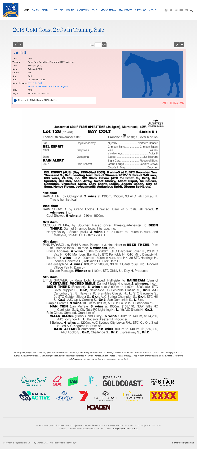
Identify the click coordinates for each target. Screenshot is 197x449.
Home (26, 10)
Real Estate (125, 10)
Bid (61, 10)
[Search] (191, 10)
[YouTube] (182, 10)
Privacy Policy (178, 442)
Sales (35, 10)
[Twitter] (171, 10)
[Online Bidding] (176, 44)
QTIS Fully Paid (35, 83)
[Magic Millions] (10, 10)
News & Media (108, 10)
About (153, 10)
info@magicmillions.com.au (125, 428)
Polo (95, 10)
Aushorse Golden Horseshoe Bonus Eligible (48, 86)
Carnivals (83, 10)
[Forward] (20, 44)
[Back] (15, 44)
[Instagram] (176, 10)
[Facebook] (166, 10)
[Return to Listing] (181, 44)
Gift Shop (140, 10)
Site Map (190, 442)
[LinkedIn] (187, 10)
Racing (70, 10)
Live (55, 10)
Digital (46, 10)
